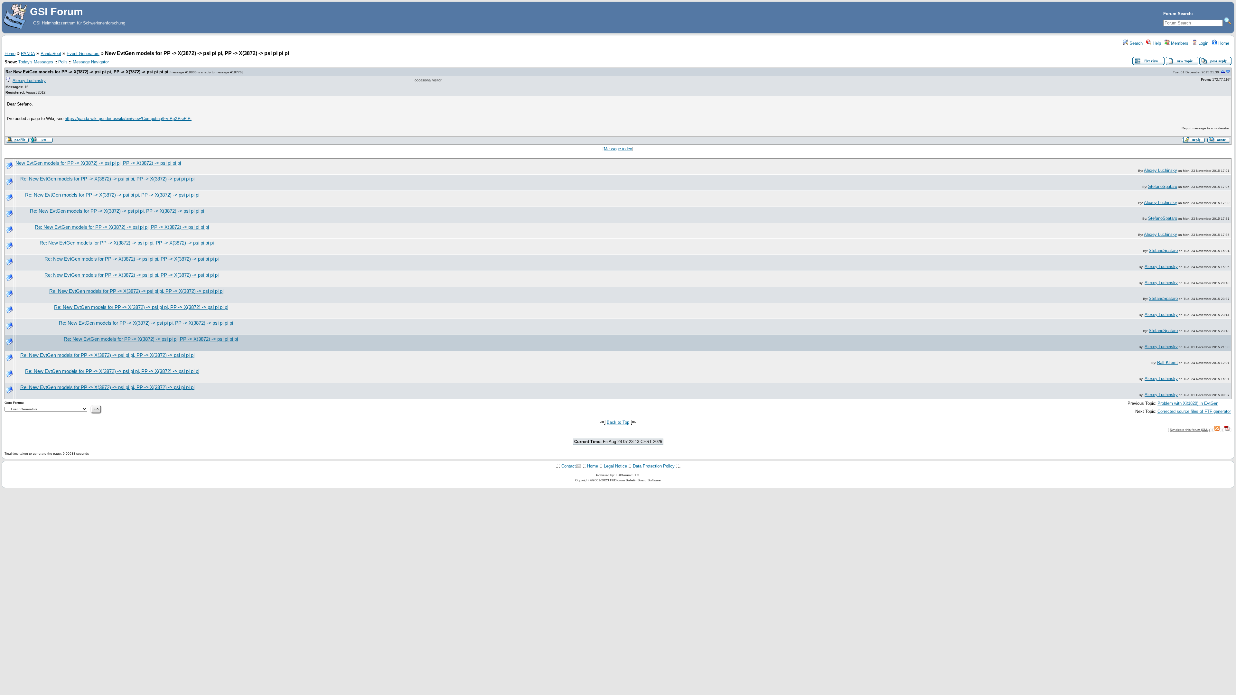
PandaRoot (51, 53)
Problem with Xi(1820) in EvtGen (1187, 403)
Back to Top (618, 422)
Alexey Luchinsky (29, 80)
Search (1135, 43)
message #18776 (229, 72)
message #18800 (184, 72)
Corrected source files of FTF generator (1194, 411)
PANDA (28, 53)
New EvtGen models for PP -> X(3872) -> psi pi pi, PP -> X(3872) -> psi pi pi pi (98, 163)
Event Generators (83, 53)
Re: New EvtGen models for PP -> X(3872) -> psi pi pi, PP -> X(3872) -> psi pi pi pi (86, 72)
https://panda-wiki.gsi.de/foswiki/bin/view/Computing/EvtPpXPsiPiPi (128, 118)
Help (1156, 43)
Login (1202, 43)
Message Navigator (91, 62)
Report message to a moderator (1205, 128)
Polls (63, 62)
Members (1179, 43)
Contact (568, 466)
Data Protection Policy (654, 466)
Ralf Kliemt (1167, 362)
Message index (618, 148)
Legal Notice (615, 466)
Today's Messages (35, 62)
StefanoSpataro (1162, 186)
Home (1223, 43)
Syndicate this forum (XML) (1190, 429)
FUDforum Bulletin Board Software (635, 480)
